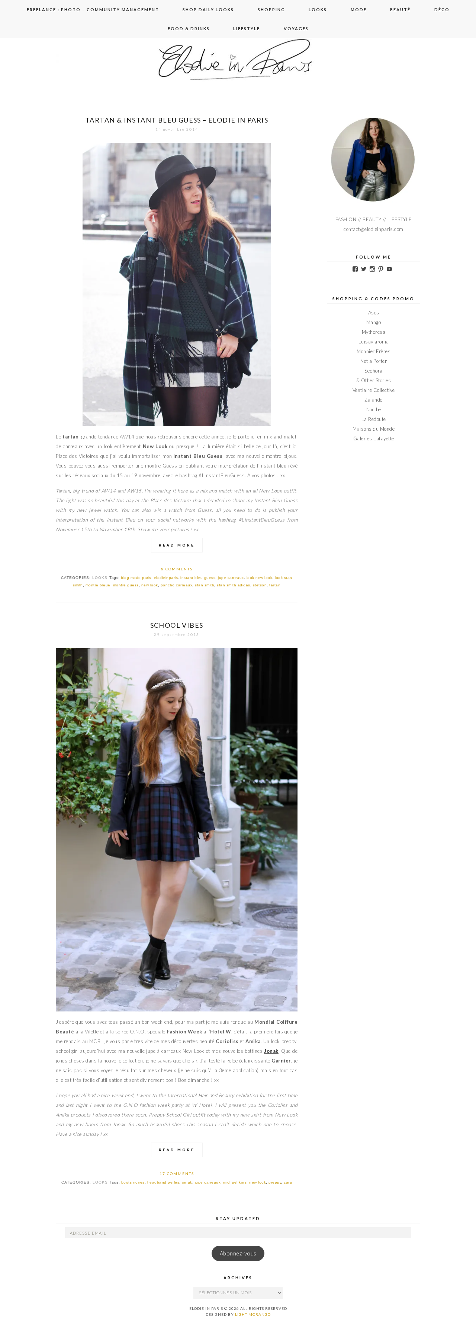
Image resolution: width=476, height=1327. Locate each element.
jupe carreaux (231, 578)
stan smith (204, 585)
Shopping (271, 9)
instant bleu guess (197, 578)
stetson (260, 585)
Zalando (373, 400)
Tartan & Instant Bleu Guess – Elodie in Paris (176, 120)
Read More (177, 545)
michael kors (235, 1182)
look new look (260, 578)
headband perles (163, 1182)
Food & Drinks (189, 28)
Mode (359, 9)
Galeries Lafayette (373, 438)
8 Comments (177, 569)
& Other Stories (373, 380)
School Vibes (176, 625)
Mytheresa (374, 332)
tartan (274, 585)
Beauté (400, 9)
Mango (373, 322)
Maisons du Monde (374, 429)
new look (149, 585)
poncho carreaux (177, 585)
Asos (373, 313)
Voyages (296, 28)
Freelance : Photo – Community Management (93, 9)
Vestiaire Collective (374, 390)
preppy (274, 1182)
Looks (318, 9)
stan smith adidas (233, 585)
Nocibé (373, 409)
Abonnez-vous (238, 1253)
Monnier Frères (373, 351)
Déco (442, 9)
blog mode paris (136, 578)
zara (288, 1182)
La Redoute (373, 419)
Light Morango (253, 1314)
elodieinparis (166, 578)
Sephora (373, 371)
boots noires (133, 1182)
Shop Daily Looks (208, 9)
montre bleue (98, 585)
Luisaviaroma (373, 342)
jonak (187, 1182)
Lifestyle (246, 28)
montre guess (126, 585)
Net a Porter (373, 361)
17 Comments (177, 1173)
